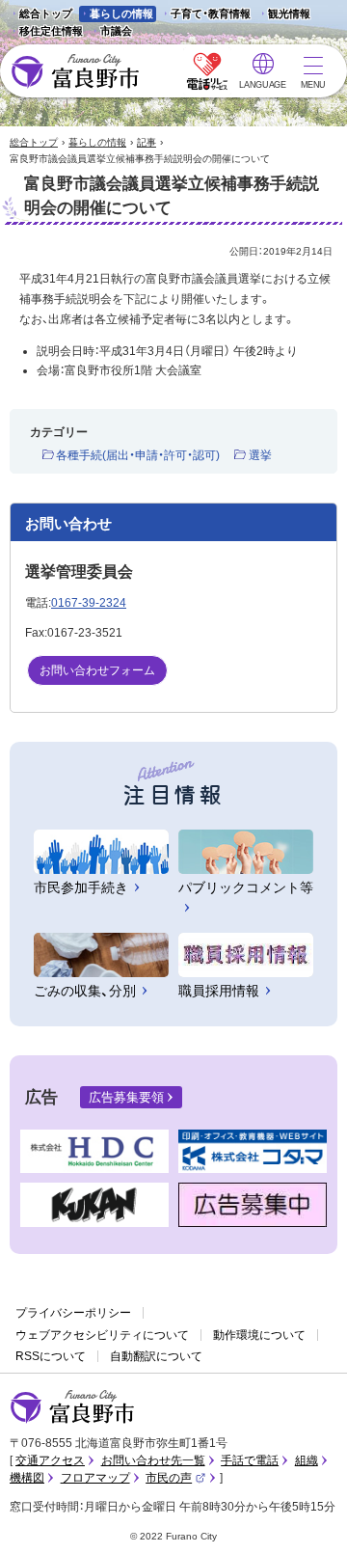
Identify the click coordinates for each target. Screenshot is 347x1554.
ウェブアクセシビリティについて (102, 1335)
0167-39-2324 (88, 603)
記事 (146, 142)
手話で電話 (250, 1460)
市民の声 (175, 1478)
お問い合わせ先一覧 (153, 1460)
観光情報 (283, 15)
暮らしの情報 (121, 13)
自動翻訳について (156, 1356)
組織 (306, 1460)
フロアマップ (95, 1478)
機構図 (27, 1478)
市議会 (116, 31)
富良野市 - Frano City (75, 72)
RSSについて (50, 1356)
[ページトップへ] (306, 1517)
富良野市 (72, 1407)
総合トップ (45, 13)
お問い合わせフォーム (97, 670)
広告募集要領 (126, 1097)
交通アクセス (50, 1460)
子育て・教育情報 (211, 13)
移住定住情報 (46, 32)
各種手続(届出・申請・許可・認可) (138, 455)
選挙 (260, 455)
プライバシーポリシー (73, 1313)
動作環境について (259, 1335)
